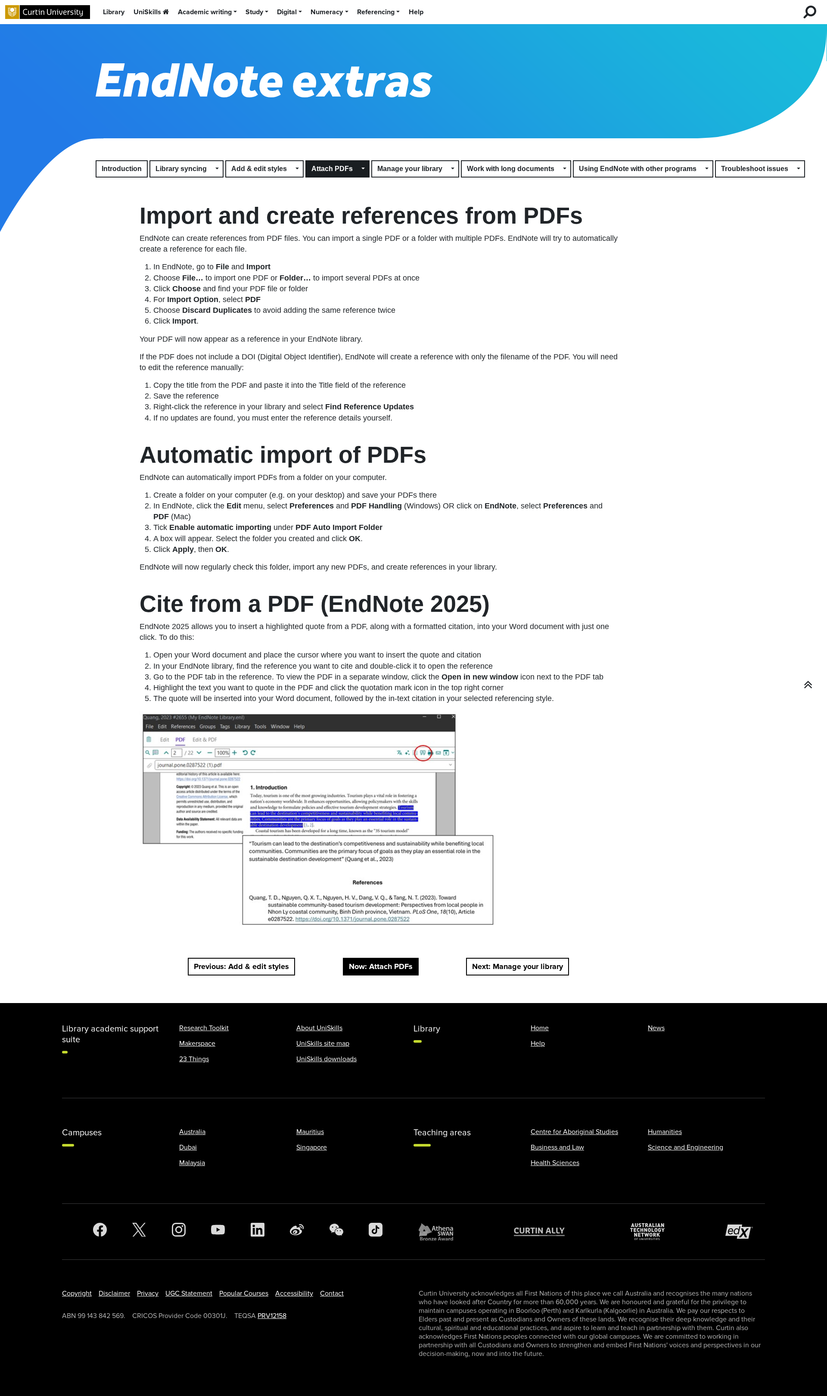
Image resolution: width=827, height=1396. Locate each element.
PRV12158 (272, 1316)
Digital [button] (287, 12)
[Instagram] (179, 1232)
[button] (217, 169)
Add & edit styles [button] (259, 168)
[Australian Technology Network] (651, 1231)
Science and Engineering (685, 1147)
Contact (332, 1293)
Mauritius (310, 1132)
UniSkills (147, 12)
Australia (192, 1132)
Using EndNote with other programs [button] (637, 168)
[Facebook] (100, 1232)
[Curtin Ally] (546, 1231)
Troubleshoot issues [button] (754, 168)
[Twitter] (139, 1232)
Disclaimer (114, 1293)
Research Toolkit (204, 1028)
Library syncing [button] (181, 168)
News (656, 1028)
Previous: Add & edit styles (241, 966)
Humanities (665, 1132)
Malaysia (192, 1163)
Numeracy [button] (327, 12)
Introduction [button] (122, 168)
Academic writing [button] (205, 12)
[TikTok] (375, 1232)
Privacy (148, 1293)
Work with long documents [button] (510, 168)
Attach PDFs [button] (332, 168)
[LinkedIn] (257, 1232)
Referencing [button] (376, 12)
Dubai (188, 1147)
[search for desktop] (810, 12)
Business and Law (557, 1147)
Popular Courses (243, 1293)
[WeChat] (336, 1232)
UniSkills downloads (326, 1059)
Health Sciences (555, 1163)
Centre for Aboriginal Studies (574, 1132)
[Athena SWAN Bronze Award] (440, 1232)
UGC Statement (188, 1293)
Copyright (77, 1293)
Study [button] (254, 12)
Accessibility (294, 1293)
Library (113, 12)
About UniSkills (319, 1028)
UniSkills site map (322, 1043)
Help (416, 12)
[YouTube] (218, 1232)
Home (540, 1028)
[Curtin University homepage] (47, 12)
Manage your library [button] (409, 168)
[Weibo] (297, 1232)
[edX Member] (742, 1232)
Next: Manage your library (517, 966)
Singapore (311, 1147)
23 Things (194, 1059)
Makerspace (197, 1043)
